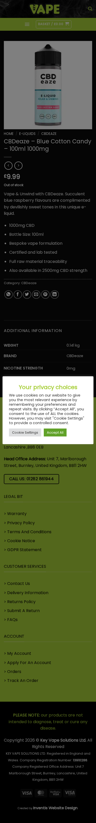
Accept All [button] (55, 432)
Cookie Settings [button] (25, 432)
